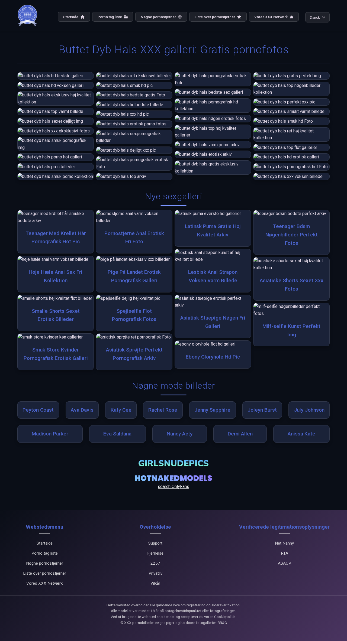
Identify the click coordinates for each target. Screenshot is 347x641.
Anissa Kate (301, 434)
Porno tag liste (110, 17)
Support (155, 543)
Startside (71, 17)
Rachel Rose (162, 410)
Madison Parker (50, 434)
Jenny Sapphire (212, 410)
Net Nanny (284, 543)
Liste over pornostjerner (215, 17)
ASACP (284, 563)
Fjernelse (155, 553)
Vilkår (155, 583)
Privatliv (155, 573)
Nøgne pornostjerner (159, 17)
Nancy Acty (179, 434)
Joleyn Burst (262, 410)
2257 (155, 563)
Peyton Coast (38, 410)
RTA (284, 553)
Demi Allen (240, 434)
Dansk (315, 17)
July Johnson (309, 410)
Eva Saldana (117, 434)
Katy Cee (121, 410)
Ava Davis (82, 410)
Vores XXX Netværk (271, 17)
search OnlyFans (173, 486)
